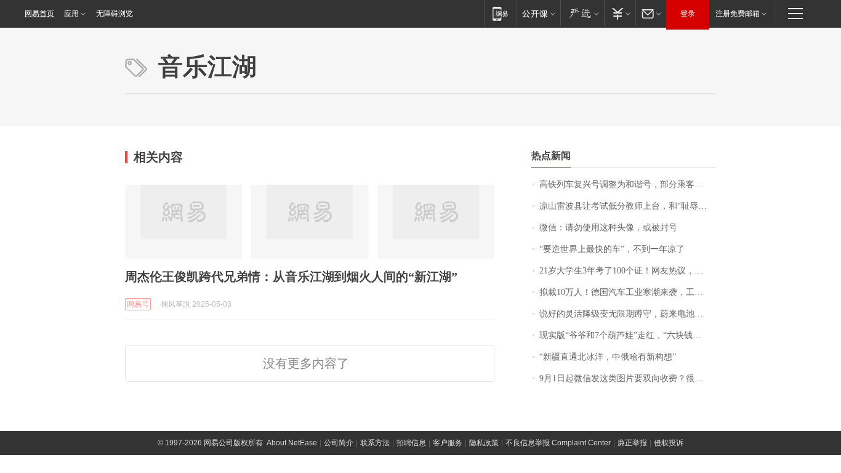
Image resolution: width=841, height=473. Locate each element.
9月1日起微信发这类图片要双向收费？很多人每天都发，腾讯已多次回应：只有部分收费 (627, 378)
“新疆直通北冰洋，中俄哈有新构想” (607, 357)
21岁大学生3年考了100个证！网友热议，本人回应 (627, 270)
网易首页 (39, 13)
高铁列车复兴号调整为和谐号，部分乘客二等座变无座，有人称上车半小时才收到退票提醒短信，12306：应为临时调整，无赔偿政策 (627, 184)
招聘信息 (411, 443)
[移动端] (500, 13)
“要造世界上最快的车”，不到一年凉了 (612, 249)
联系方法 (375, 443)
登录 (687, 13)
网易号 (138, 304)
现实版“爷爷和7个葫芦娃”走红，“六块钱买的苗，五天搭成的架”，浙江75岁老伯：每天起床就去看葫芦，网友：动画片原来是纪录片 (627, 335)
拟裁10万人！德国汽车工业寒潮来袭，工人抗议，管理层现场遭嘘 (627, 292)
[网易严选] (582, 13)
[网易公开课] (538, 13)
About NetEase (292, 443)
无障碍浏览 (114, 13)
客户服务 (447, 443)
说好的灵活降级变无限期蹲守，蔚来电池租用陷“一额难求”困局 (627, 313)
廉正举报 (632, 443)
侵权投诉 (668, 443)
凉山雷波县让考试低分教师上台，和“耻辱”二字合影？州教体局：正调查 (627, 206)
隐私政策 (484, 443)
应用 (71, 13)
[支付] (619, 13)
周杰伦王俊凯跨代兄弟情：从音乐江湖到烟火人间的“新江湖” (291, 276)
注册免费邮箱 (737, 13)
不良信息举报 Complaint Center (558, 443)
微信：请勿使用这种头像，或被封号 (608, 227)
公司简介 (338, 443)
